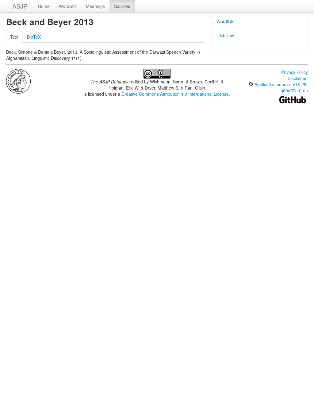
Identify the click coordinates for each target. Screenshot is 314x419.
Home (44, 6)
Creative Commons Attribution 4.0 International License (175, 94)
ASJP (19, 6)
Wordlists (68, 6)
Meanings (95, 6)
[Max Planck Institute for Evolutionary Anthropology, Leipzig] (18, 81)
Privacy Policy (294, 72)
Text (14, 37)
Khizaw (227, 35)
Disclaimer (298, 78)
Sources (122, 6)
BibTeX (34, 37)
